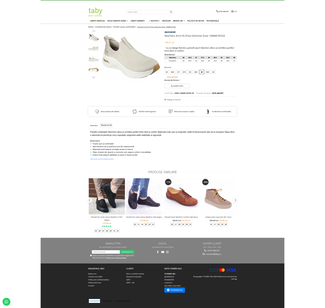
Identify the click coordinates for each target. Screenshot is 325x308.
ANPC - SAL (130, 282)
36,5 (172, 72)
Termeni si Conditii (95, 276)
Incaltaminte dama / (104, 27)
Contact (91, 286)
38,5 (195, 72)
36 (167, 72)
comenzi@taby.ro (213, 254)
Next (93, 77)
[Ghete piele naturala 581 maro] (218, 196)
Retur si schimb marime (135, 274)
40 (213, 72)
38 (190, 72)
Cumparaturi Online (122, 301)
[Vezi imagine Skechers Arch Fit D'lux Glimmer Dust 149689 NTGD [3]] (93, 69)
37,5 (184, 72)
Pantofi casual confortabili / (125, 27)
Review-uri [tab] (106, 125)
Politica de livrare (94, 282)
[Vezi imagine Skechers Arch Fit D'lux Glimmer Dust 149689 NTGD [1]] (93, 48)
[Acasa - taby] (104, 11)
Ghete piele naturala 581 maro (218, 217)
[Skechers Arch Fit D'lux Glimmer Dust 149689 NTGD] (130, 56)
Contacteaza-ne (176, 290)
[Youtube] (162, 252)
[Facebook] (158, 252)
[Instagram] (167, 252)
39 (202, 72)
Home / (91, 27)
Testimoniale (212, 21)
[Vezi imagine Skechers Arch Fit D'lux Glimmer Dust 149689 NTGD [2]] (93, 59)
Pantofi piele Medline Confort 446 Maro (181, 217)
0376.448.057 (213, 250)
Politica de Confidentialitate (116, 258)
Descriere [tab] (94, 125)
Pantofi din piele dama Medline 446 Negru (144, 217)
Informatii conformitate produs (102, 159)
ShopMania (107, 301)
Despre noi (92, 274)
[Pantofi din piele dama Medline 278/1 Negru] (107, 196)
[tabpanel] (130, 56)
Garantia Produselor (134, 276)
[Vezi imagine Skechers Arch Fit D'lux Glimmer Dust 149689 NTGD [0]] (93, 37)
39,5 (207, 72)
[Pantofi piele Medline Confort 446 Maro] (181, 196)
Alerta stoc (178, 86)
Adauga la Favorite (173, 99)
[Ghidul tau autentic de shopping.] (94, 301)
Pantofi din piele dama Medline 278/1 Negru (107, 218)
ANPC (128, 280)
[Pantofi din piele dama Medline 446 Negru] (144, 196)
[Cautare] (171, 12)
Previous (93, 31)
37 (178, 72)
